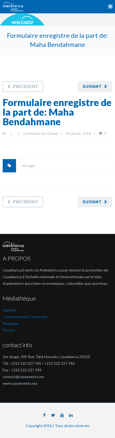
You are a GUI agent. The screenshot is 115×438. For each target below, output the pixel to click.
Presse (8, 330)
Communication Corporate (25, 316)
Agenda (9, 310)
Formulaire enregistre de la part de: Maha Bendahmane (57, 111)
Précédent (25, 86)
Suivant (92, 86)
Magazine (10, 323)
